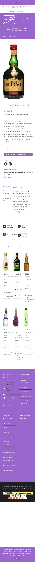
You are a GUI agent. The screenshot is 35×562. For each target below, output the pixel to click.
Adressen (7, 432)
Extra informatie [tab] (6, 192)
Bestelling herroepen (7, 443)
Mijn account (8, 423)
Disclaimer (23, 387)
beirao (10, 177)
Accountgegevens (9, 437)
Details (8, 298)
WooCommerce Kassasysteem (18, 491)
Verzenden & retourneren (24, 402)
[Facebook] (3, 405)
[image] (17, 71)
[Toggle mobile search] (27, 19)
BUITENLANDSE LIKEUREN (20, 172)
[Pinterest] (6, 405)
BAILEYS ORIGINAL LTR (18, 276)
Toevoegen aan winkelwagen (18, 154)
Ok (17, 558)
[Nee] (33, 555)
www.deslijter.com (11, 398)
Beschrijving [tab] (6, 186)
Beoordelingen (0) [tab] (6, 199)
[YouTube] (9, 405)
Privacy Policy (24, 392)
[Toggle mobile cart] (24, 19)
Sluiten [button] (17, 2)
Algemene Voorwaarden (24, 381)
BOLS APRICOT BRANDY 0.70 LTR (28, 279)
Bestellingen (8, 428)
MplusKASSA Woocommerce (24, 488)
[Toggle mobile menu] (31, 19)
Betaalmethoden (25, 396)
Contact (22, 408)
